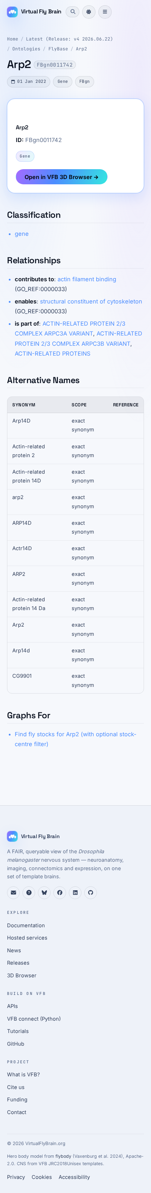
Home (12, 39)
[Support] (13, 892)
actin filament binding (87, 279)
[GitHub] (90, 892)
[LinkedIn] (75, 892)
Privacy (16, 1177)
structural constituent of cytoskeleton (91, 301)
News (14, 950)
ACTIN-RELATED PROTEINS (52, 353)
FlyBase (58, 49)
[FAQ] (28, 892)
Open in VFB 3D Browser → (62, 176)
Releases (18, 963)
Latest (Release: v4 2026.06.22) (69, 39)
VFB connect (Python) (34, 1019)
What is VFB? (23, 1074)
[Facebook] (59, 892)
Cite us (16, 1087)
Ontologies (26, 49)
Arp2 (81, 49)
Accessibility (74, 1177)
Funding (17, 1099)
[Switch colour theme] (89, 12)
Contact (16, 1112)
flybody (63, 1156)
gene (22, 233)
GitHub (15, 1044)
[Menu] (105, 12)
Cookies (42, 1177)
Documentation (26, 925)
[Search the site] (72, 11)
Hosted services (27, 938)
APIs (12, 1006)
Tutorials (18, 1031)
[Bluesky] (44, 892)
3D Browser (22, 975)
